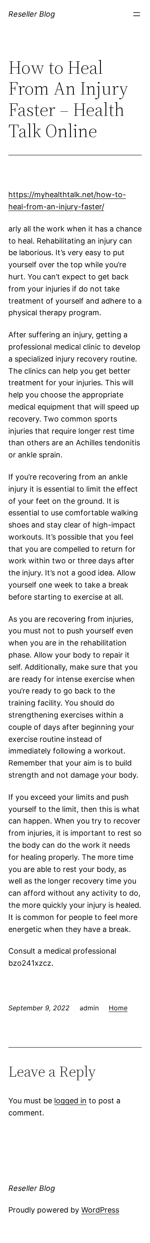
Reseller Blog (31, 14)
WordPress (100, 1209)
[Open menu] (137, 14)
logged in (70, 1100)
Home (118, 1008)
